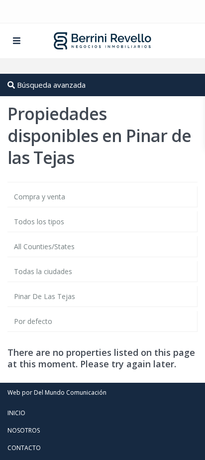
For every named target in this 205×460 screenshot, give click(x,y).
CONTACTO (24, 448)
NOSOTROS (23, 430)
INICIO (16, 413)
